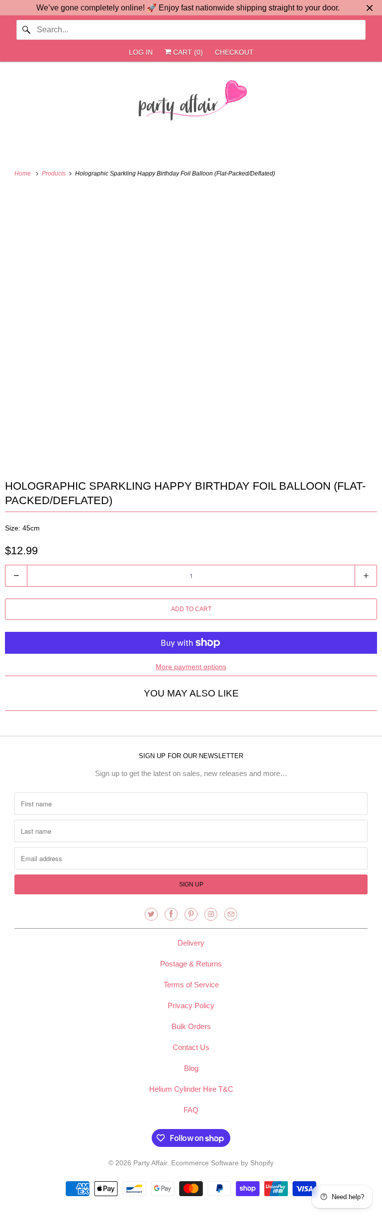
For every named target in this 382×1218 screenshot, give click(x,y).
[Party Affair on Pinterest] (191, 914)
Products (54, 173)
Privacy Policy (191, 1005)
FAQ (191, 1110)
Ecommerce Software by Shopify (222, 1163)
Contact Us (191, 1047)
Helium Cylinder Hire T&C (191, 1089)
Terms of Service (191, 984)
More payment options (191, 667)
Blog (191, 1068)
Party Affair (150, 1163)
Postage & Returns (191, 963)
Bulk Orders (191, 1026)
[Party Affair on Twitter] (151, 914)
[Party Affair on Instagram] (210, 914)
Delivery (191, 943)
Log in (141, 52)
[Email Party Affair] (230, 914)
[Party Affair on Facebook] (171, 914)
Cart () (187, 52)
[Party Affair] (191, 103)
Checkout (234, 52)
